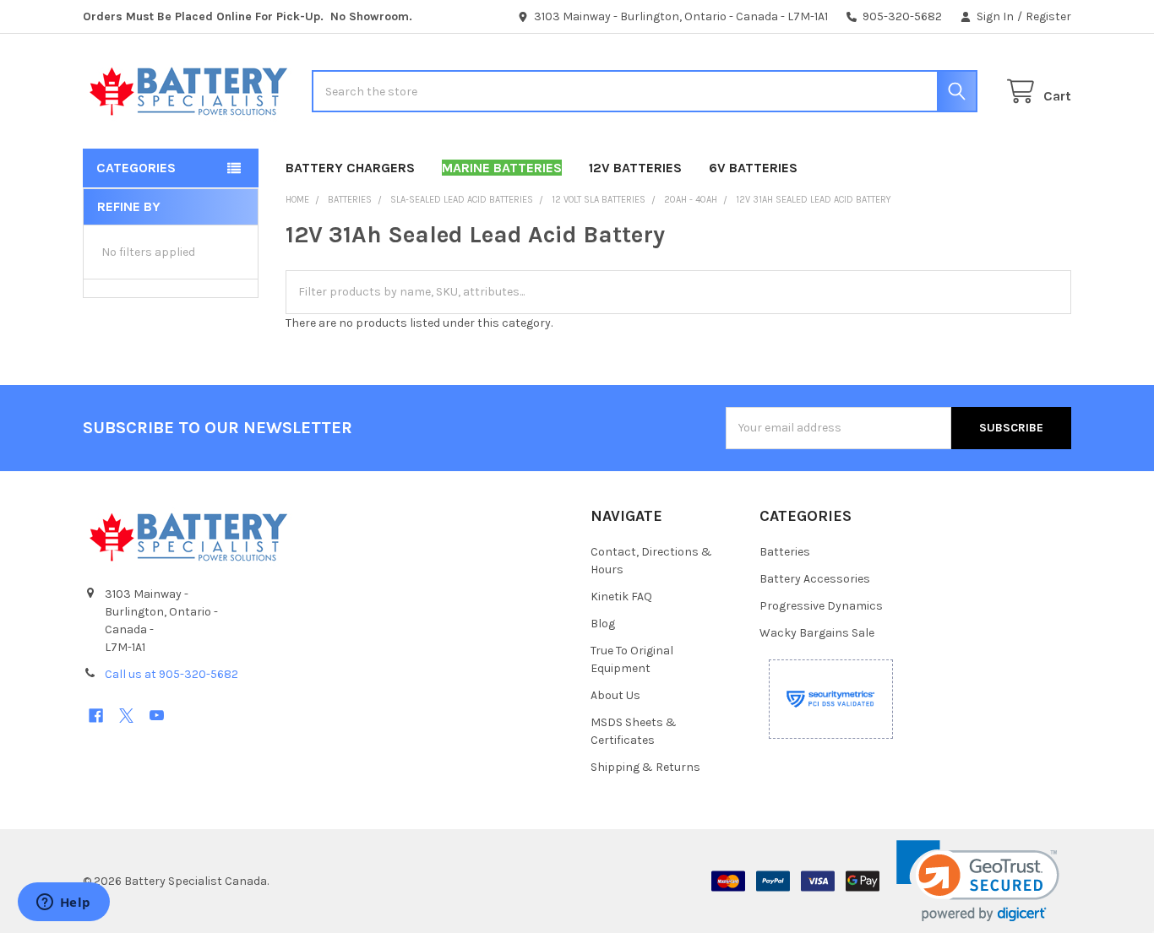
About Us (615, 695)
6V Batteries (753, 168)
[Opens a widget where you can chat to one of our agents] (63, 903)
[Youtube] (157, 715)
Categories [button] (136, 168)
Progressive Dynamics (821, 606)
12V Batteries (635, 168)
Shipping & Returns (645, 767)
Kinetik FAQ (621, 596)
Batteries (784, 552)
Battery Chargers (350, 168)
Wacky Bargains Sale (816, 633)
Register (1048, 16)
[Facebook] (96, 715)
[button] (978, 881)
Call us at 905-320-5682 (171, 674)
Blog (603, 623)
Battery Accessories (814, 579)
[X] (126, 715)
